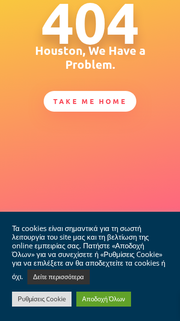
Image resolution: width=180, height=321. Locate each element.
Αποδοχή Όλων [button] (103, 299)
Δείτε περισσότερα (58, 276)
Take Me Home (90, 101)
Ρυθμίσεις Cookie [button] (42, 299)
